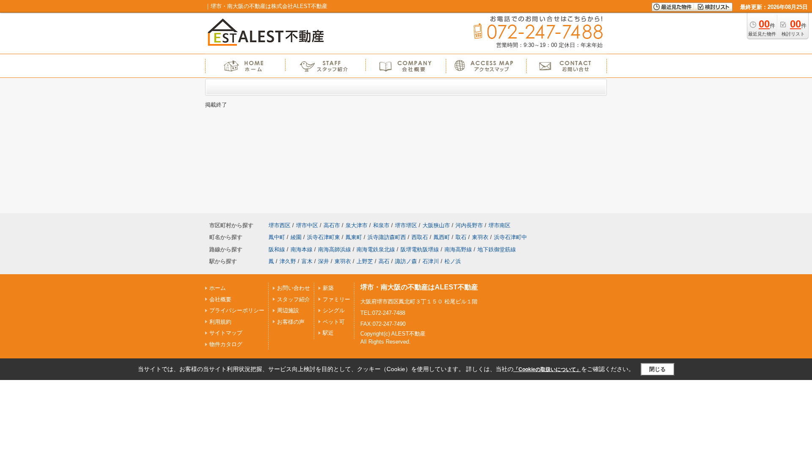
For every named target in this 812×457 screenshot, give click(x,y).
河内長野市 (469, 225)
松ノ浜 (452, 261)
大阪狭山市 (436, 225)
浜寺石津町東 (323, 237)
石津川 (430, 261)
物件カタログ (225, 344)
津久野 (288, 261)
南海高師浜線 (334, 249)
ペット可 (334, 322)
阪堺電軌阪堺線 (420, 249)
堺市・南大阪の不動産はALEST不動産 (419, 287)
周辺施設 (288, 310)
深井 (323, 261)
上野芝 (365, 261)
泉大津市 (357, 225)
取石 (460, 237)
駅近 (328, 333)
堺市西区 (280, 225)
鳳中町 (277, 237)
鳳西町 (441, 237)
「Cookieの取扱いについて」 (547, 369)
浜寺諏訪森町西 (387, 237)
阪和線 (277, 249)
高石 (384, 261)
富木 (307, 261)
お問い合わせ (293, 288)
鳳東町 (354, 237)
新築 (328, 288)
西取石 (419, 237)
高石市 (332, 225)
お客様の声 (290, 322)
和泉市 (381, 225)
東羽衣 (480, 237)
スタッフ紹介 (293, 299)
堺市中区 (307, 225)
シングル (334, 310)
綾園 (296, 237)
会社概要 (220, 299)
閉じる (657, 369)
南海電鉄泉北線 (376, 249)
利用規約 (220, 322)
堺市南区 (499, 225)
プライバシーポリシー (236, 310)
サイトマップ (225, 333)
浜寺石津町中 (510, 237)
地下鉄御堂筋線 (496, 249)
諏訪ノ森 (406, 261)
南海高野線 (458, 249)
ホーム (217, 288)
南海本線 (302, 249)
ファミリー (336, 299)
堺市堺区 (406, 225)
